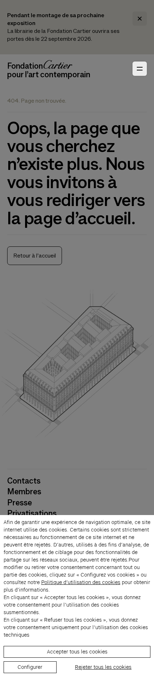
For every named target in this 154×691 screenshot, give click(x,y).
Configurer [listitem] (30, 667)
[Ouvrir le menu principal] (140, 69)
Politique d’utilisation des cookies (80, 582)
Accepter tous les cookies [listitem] (77, 652)
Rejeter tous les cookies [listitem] (103, 667)
